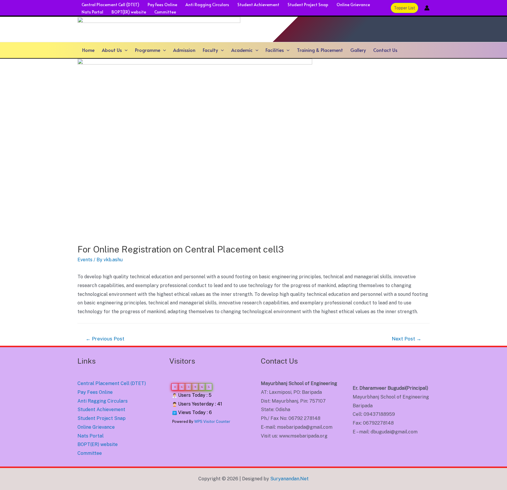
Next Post (406, 339)
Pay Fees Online (162, 4)
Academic (242, 50)
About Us (112, 50)
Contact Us (385, 50)
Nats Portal (92, 12)
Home (88, 50)
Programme (147, 50)
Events (84, 259)
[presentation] (125, 50)
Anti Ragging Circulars (207, 4)
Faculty (210, 50)
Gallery (358, 50)
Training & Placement (320, 50)
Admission (184, 50)
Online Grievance (353, 4)
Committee (165, 12)
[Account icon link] (427, 8)
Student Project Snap (308, 4)
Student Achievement (258, 4)
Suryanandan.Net (289, 478)
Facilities (275, 50)
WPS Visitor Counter (212, 421)
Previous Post (105, 339)
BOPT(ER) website (128, 12)
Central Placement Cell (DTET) (110, 4)
